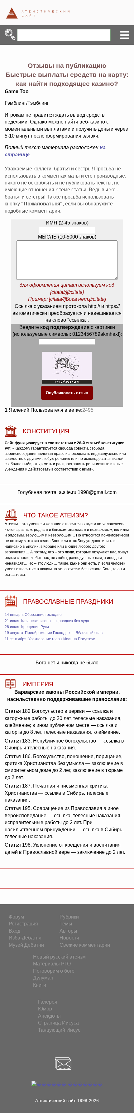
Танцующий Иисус (59, 1030)
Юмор (45, 1008)
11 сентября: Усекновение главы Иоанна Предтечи (50, 639)
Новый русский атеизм (59, 956)
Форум (16, 916)
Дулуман (43, 977)
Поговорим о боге (53, 971)
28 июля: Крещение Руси (27, 627)
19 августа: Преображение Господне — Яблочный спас (54, 633)
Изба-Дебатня (25, 937)
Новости (69, 937)
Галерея (47, 1002)
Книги (39, 985)
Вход (14, 931)
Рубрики (69, 916)
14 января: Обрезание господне (33, 614)
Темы (66, 923)
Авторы (68, 931)
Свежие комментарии (85, 945)
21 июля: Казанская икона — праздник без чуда (47, 621)
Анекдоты (49, 1016)
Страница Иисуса (58, 1022)
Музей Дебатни (26, 945)
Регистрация (23, 923)
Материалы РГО (52, 963)
